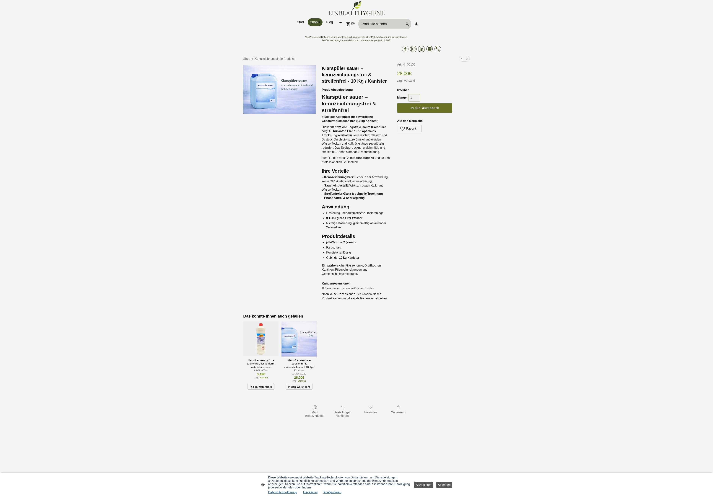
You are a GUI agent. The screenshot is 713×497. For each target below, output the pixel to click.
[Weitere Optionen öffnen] (340, 22)
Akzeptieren (424, 484)
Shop (246, 58)
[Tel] (437, 49)
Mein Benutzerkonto (314, 414)
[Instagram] (413, 49)
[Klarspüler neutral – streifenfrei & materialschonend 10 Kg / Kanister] (299, 339)
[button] (409, 128)
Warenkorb (398, 412)
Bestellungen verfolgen (342, 414)
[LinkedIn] (421, 49)
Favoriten (370, 412)
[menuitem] (461, 58)
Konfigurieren (332, 492)
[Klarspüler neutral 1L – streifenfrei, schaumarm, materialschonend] (261, 339)
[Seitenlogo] (356, 8)
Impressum (310, 492)
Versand (409, 80)
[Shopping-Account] (416, 24)
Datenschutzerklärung (282, 492)
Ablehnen (444, 484)
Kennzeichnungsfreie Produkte (275, 58)
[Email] (429, 49)
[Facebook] (405, 49)
